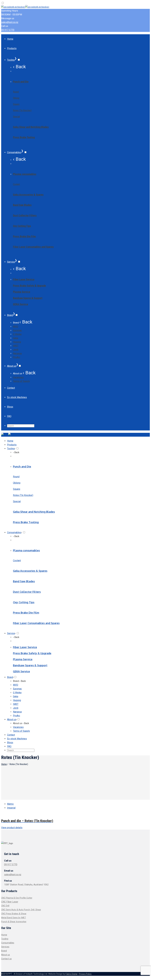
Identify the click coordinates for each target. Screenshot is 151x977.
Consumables (7, 943)
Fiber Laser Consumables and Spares (33, 246)
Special (16, 116)
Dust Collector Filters (25, 215)
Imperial (11, 807)
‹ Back (19, 66)
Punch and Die (20, 81)
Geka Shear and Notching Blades (31, 127)
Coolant (16, 184)
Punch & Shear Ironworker (13, 921)
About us (5, 955)
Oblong (16, 98)
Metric (10, 804)
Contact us (6, 959)
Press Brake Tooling (24, 137)
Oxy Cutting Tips (22, 225)
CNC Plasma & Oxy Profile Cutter (16, 898)
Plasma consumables (24, 174)
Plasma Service (21, 291)
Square (16, 104)
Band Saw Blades (22, 205)
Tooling (4, 939)
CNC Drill (5, 905)
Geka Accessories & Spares (28, 194)
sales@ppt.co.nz (9, 22)
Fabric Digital (71, 974)
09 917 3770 (7, 30)
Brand (4, 951)
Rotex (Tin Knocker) (22, 110)
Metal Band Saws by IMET (13, 917)
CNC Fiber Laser (9, 901)
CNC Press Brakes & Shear (13, 913)
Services (5, 947)
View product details (11, 827)
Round (16, 91)
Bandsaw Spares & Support (27, 298)
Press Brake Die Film (24, 236)
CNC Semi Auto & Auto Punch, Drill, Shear (21, 909)
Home (4, 764)
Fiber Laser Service (23, 279)
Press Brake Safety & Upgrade (29, 285)
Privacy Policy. (85, 974)
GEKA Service (20, 304)
